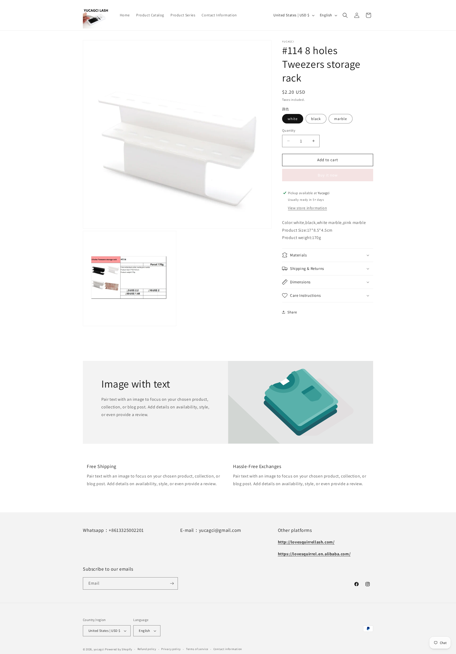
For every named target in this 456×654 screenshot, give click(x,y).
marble (340, 118)
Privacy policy (171, 649)
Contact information (227, 649)
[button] (345, 15)
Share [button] (292, 311)
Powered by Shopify (118, 649)
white (293, 118)
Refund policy (146, 649)
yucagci (99, 649)
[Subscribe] (172, 583)
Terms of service (197, 649)
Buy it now (328, 174)
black (316, 118)
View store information (307, 207)
